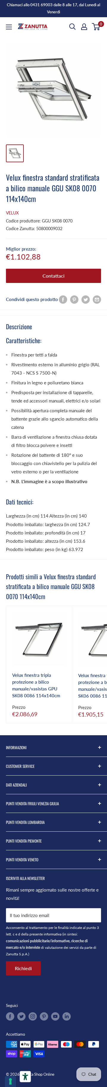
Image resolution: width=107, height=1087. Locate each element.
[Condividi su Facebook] (63, 299)
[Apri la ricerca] (72, 26)
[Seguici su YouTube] (55, 1016)
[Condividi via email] (97, 299)
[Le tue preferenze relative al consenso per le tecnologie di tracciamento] (10, 1081)
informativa (53, 934)
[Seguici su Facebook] (10, 1016)
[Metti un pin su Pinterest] (74, 299)
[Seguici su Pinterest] (44, 1016)
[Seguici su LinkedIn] (66, 1016)
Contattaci (53, 275)
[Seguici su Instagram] (33, 1016)
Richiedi (23, 968)
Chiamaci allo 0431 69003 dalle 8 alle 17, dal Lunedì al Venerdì (53, 8)
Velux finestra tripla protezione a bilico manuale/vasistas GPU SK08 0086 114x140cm (36, 685)
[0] (96, 26)
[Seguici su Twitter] (21, 1016)
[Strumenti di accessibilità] (25, 1076)
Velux (12, 212)
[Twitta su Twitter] (85, 299)
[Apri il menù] (9, 27)
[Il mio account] (84, 26)
